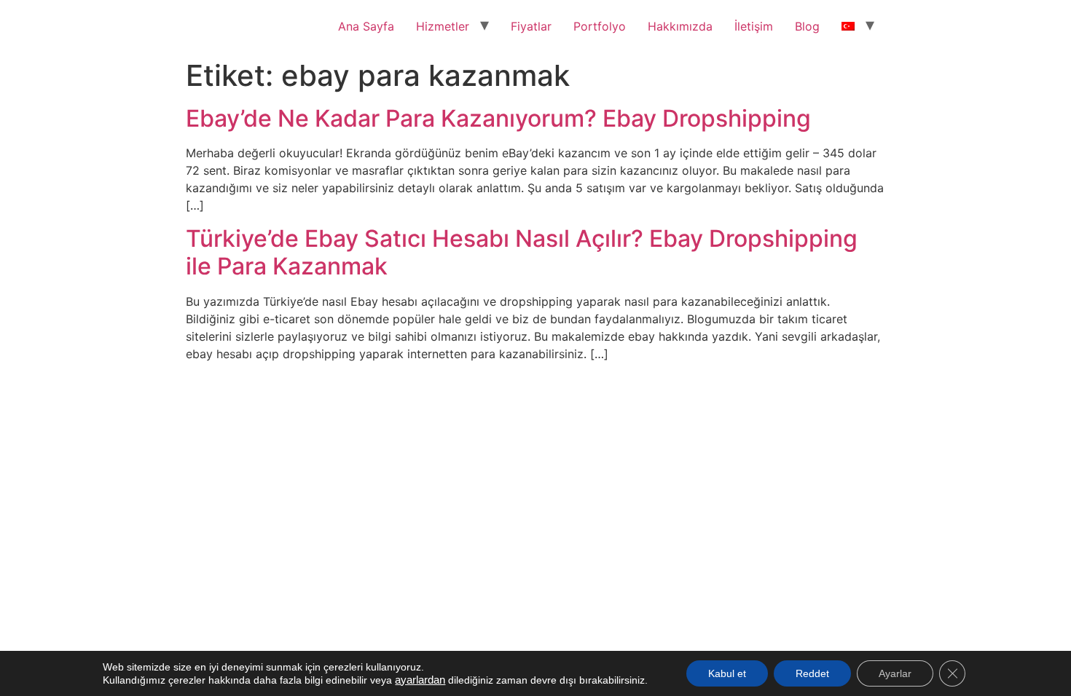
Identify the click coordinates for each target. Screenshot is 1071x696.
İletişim (753, 26)
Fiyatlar (531, 26)
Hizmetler (442, 26)
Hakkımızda (680, 26)
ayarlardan (420, 680)
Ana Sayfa (366, 26)
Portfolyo (599, 26)
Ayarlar (895, 673)
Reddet (812, 673)
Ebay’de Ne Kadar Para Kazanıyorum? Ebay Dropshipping (498, 118)
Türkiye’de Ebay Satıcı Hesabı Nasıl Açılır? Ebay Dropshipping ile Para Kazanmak (522, 252)
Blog (807, 26)
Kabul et (727, 673)
